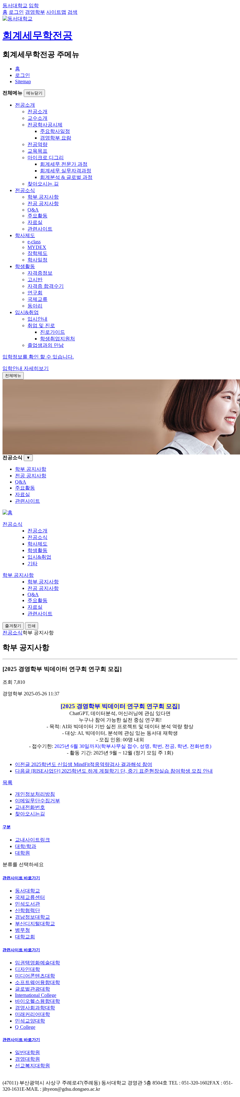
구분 (6, 827)
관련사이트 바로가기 (21, 878)
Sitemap (23, 81)
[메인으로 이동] (7, 512)
